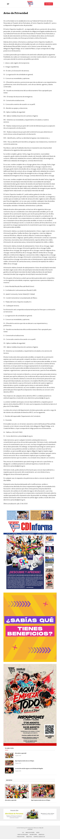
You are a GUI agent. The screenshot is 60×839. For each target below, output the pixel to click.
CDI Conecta (49, 3)
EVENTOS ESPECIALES (23, 834)
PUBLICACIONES (21, 836)
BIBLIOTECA (29, 836)
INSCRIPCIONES (33, 834)
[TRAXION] (30, 814)
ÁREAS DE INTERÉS (30, 832)
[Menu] (8, 4)
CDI (23, 832)
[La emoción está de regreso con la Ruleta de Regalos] (9, 770)
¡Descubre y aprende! (20, 753)
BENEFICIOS (41, 834)
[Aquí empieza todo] (30, 705)
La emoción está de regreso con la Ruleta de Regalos (29, 768)
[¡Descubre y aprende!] (9, 755)
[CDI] (30, 4)
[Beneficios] (30, 627)
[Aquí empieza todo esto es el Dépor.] (9, 763)
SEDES (37, 832)
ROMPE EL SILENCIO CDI (39, 836)
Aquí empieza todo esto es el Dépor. (24, 761)
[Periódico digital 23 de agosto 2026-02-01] (30, 550)
